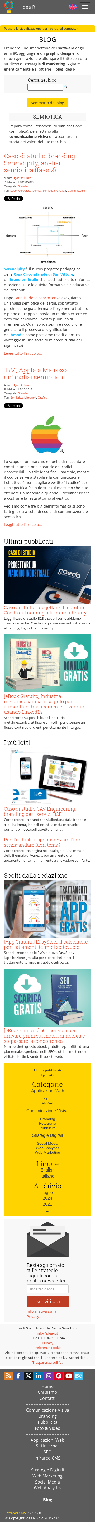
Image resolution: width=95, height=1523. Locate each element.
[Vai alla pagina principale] (8, 6)
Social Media (47, 1143)
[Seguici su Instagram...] (48, 1376)
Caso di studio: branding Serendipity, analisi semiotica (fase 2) (39, 163)
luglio (47, 1192)
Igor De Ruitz (22, 178)
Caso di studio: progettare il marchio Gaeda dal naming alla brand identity (45, 610)
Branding (23, 186)
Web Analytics (47, 1148)
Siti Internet (47, 1446)
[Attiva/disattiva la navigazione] (85, 6)
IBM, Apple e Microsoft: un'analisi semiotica (38, 373)
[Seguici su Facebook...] (18, 1376)
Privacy (47, 1343)
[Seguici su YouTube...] (68, 1376)
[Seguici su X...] (28, 1376)
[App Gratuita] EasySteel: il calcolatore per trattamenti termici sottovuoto (46, 944)
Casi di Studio (76, 190)
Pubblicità (48, 1128)
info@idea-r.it (47, 1333)
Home (47, 1386)
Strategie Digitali (47, 1135)
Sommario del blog (47, 102)
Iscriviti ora (47, 1301)
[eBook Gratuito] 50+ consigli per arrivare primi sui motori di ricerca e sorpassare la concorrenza (44, 1035)
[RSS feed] (8, 1376)
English (47, 1170)
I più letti (47, 1075)
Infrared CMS (47, 1458)
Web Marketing (47, 1152)
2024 (47, 1198)
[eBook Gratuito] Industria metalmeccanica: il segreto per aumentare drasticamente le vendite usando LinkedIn (45, 704)
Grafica (61, 190)
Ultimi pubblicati (47, 1070)
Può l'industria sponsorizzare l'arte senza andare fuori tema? (43, 842)
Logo (13, 190)
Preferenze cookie (47, 1347)
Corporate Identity (29, 190)
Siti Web (47, 1103)
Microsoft (30, 397)
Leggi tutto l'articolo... (23, 353)
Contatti (48, 1398)
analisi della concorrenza (38, 297)
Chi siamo (47, 1392)
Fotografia (47, 1123)
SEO (47, 1099)
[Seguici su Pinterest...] (58, 1376)
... (47, 1210)
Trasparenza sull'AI (47, 1362)
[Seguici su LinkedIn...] (38, 1376)
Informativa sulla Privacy (41, 1314)
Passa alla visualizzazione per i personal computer (41, 29)
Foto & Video (47, 1428)
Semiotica (48, 190)
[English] (73, 6)
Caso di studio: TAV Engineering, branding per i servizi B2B (40, 811)
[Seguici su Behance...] (78, 1376)
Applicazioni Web (47, 1091)
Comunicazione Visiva (47, 1111)
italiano (47, 1176)
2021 (47, 1204)
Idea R (28, 7)
